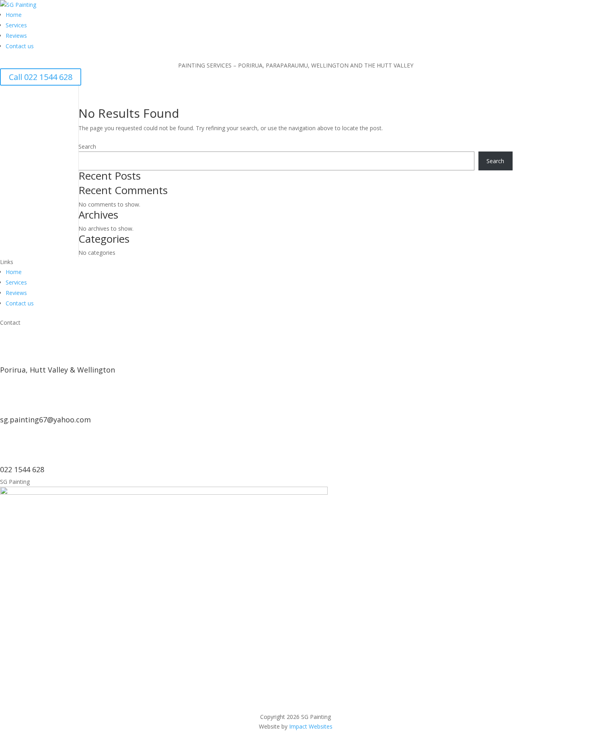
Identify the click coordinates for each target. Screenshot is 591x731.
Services (16, 25)
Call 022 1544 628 (40, 77)
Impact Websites (310, 726)
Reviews (16, 35)
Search (87, 146)
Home (14, 14)
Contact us (20, 46)
